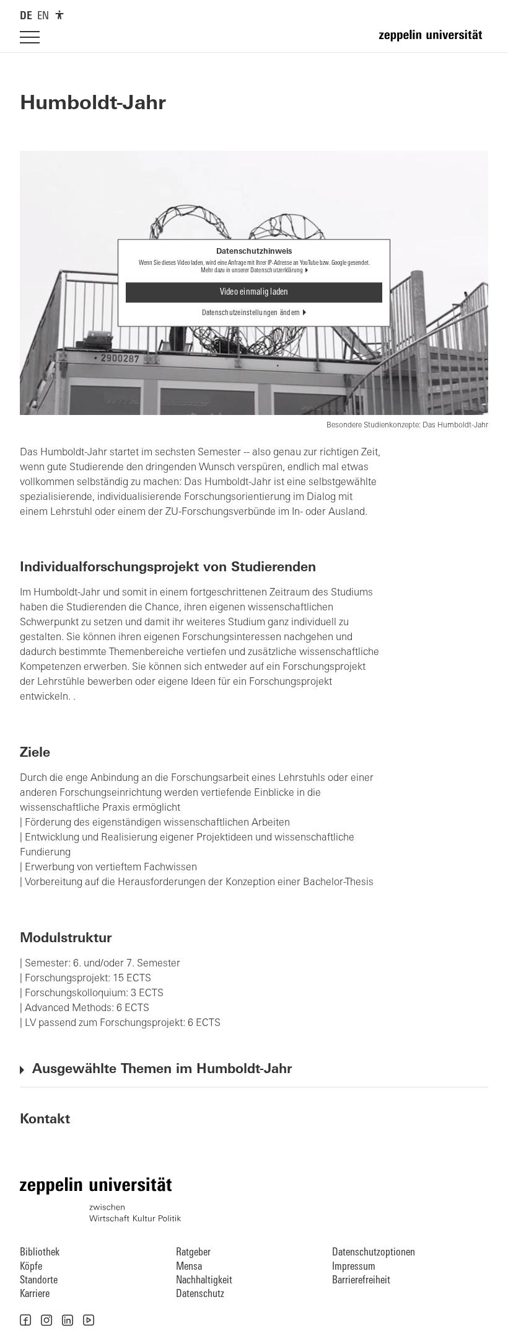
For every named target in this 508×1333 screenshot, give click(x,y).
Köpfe (31, 1267)
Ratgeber (193, 1252)
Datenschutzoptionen (373, 1252)
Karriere (35, 1294)
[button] (25, 1320)
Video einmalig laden (254, 291)
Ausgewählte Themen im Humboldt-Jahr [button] (162, 1069)
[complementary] (59, 15)
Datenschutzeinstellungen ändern (251, 312)
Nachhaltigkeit (204, 1280)
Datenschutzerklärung (277, 270)
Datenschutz (200, 1294)
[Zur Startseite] (433, 41)
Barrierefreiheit (361, 1280)
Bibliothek (39, 1252)
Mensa (189, 1267)
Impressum (353, 1267)
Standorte (39, 1280)
